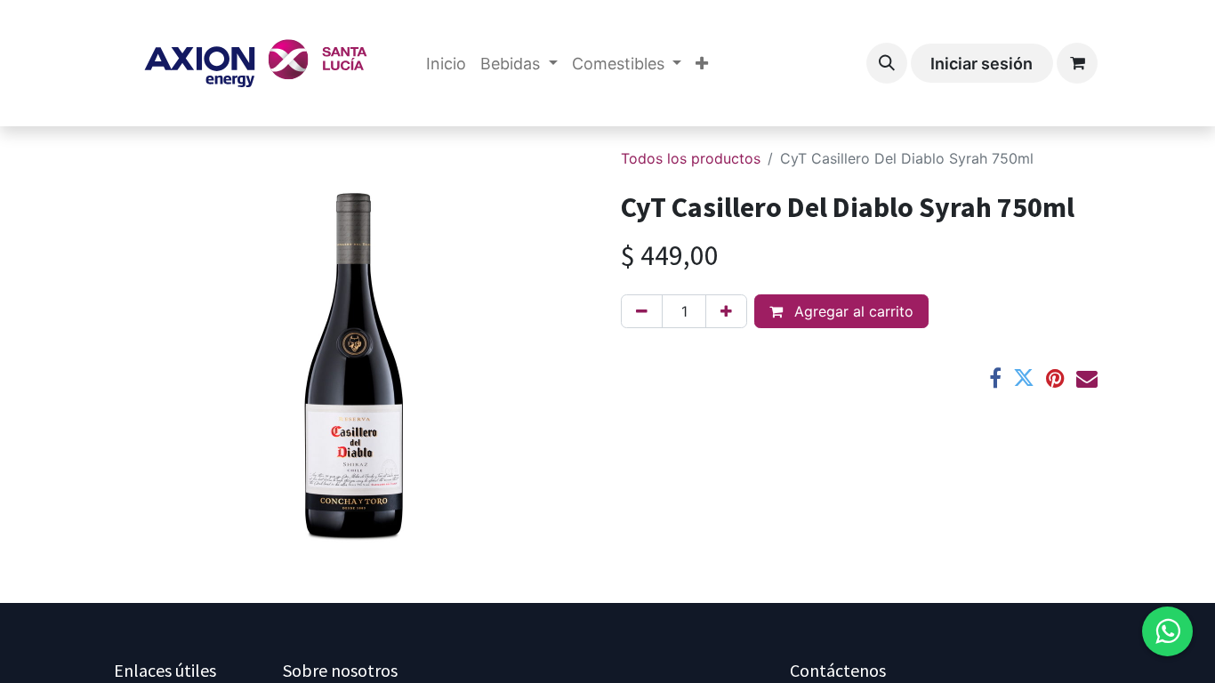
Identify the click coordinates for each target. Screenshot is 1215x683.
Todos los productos (690, 158)
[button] (886, 63)
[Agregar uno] (726, 311)
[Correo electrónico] (1087, 378)
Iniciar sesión (981, 63)
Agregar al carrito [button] (851, 311)
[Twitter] (1023, 378)
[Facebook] (995, 378)
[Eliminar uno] (642, 311)
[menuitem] (446, 63)
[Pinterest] (1055, 378)
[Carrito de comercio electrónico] (1077, 63)
